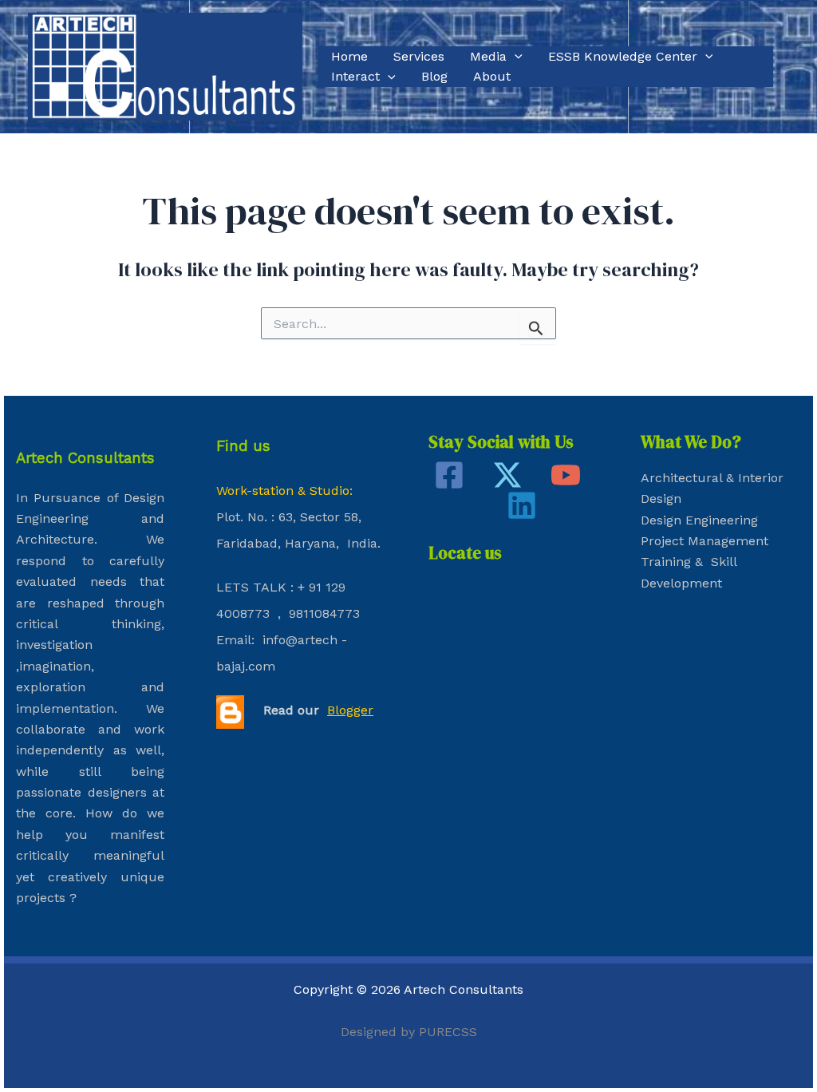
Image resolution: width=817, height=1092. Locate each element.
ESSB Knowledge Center (622, 56)
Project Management (704, 540)
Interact (355, 76)
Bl (333, 710)
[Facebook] (449, 475)
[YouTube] (566, 475)
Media (488, 56)
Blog (434, 76)
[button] (515, 56)
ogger (356, 710)
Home (349, 56)
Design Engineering (699, 520)
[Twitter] (507, 475)
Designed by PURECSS (409, 1031)
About (492, 76)
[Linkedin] (522, 505)
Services (418, 56)
